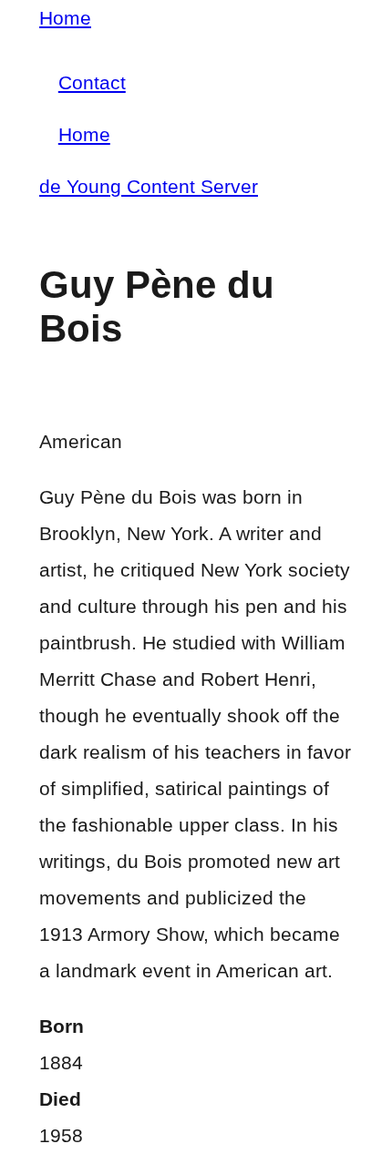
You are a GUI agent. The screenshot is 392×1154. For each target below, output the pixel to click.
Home (65, 17)
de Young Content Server (148, 186)
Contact (92, 82)
